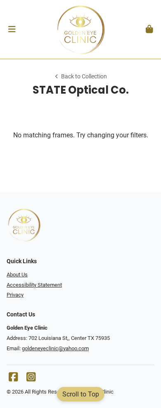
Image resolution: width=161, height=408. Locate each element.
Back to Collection (84, 76)
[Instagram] (31, 379)
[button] (11, 29)
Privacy (15, 295)
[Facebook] (13, 379)
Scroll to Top (80, 394)
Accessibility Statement (34, 285)
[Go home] (80, 29)
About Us (17, 274)
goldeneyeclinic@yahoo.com (55, 348)
